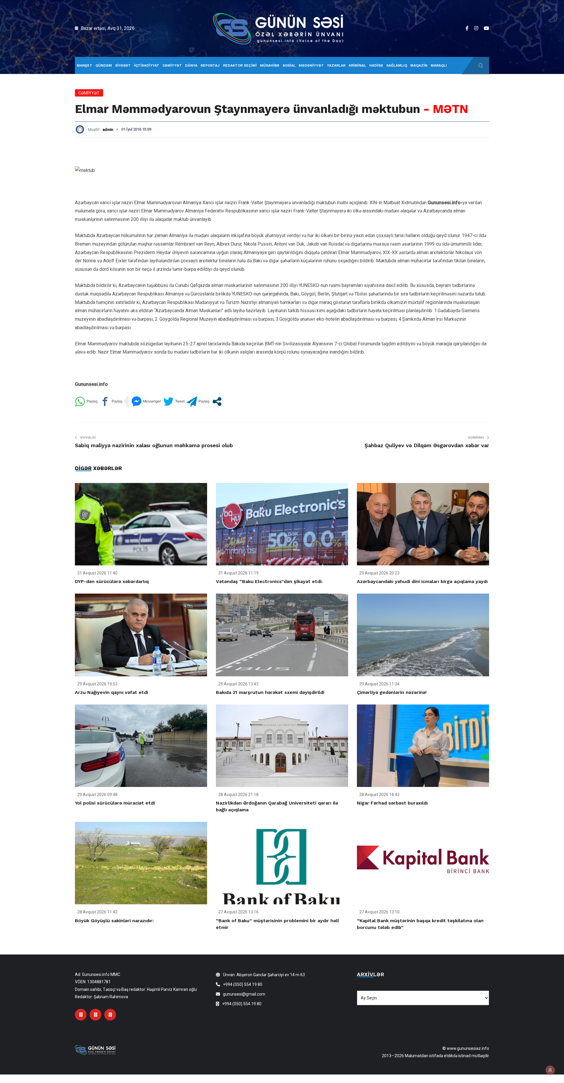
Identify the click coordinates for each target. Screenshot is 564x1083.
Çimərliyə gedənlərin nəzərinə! (392, 692)
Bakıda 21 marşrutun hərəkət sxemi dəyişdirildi (270, 692)
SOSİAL (289, 65)
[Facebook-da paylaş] (111, 401)
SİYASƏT (123, 65)
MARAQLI (439, 65)
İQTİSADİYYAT (146, 65)
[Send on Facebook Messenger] (146, 401)
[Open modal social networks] (217, 401)
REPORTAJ (210, 65)
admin (108, 129)
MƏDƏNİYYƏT (311, 65)
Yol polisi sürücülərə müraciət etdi (115, 803)
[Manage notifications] (550, 1070)
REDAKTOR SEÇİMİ (240, 65)
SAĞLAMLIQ (396, 65)
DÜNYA (191, 65)
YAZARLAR (336, 65)
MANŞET (84, 65)
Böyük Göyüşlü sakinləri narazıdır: (114, 920)
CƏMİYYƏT (172, 65)
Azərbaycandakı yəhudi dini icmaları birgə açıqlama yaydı (422, 581)
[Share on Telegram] (198, 401)
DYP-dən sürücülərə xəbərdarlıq (112, 581)
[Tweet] (173, 401)
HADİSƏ (376, 65)
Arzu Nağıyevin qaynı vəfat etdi (111, 692)
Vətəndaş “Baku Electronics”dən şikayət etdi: (269, 581)
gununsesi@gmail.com (244, 994)
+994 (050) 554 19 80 (242, 984)
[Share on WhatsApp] (86, 401)
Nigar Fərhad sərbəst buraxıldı (392, 803)
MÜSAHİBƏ (269, 65)
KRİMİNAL (357, 65)
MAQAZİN (418, 65)
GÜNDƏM (103, 65)
